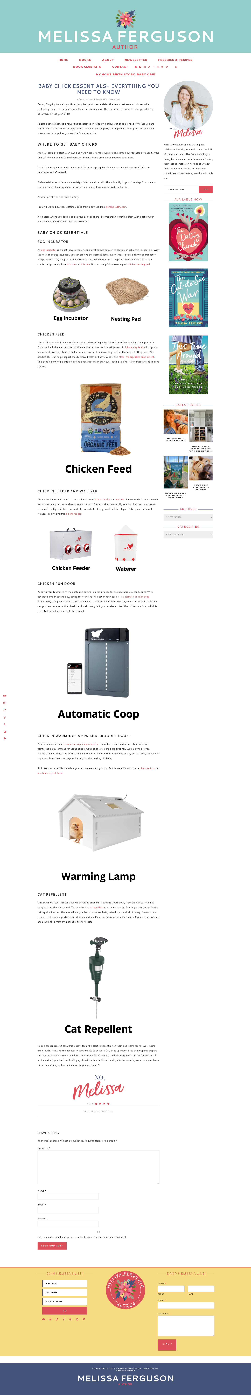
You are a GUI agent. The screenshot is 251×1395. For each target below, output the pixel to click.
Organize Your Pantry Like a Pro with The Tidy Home (201, 448)
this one (71, 264)
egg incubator (49, 250)
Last (190, 1294)
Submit (167, 1344)
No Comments (113, 99)
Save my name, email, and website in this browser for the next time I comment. (82, 1237)
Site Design (151, 1368)
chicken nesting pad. (139, 264)
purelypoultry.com (116, 207)
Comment (44, 1148)
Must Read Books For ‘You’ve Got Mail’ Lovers (175, 495)
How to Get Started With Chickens (201, 487)
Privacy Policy (125, 1370)
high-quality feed (134, 347)
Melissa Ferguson (74, 34)
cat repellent (96, 907)
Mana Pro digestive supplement (136, 357)
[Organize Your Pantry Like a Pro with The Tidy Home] (201, 441)
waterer (119, 499)
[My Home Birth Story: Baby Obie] (176, 432)
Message (164, 1313)
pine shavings (147, 768)
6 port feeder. (74, 513)
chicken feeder (101, 499)
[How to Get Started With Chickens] (201, 479)
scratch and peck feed (50, 773)
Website (42, 1218)
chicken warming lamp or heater (80, 744)
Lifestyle (107, 1111)
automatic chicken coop (136, 596)
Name (42, 1190)
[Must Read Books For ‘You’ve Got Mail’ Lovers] (176, 487)
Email (42, 1204)
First (161, 1294)
